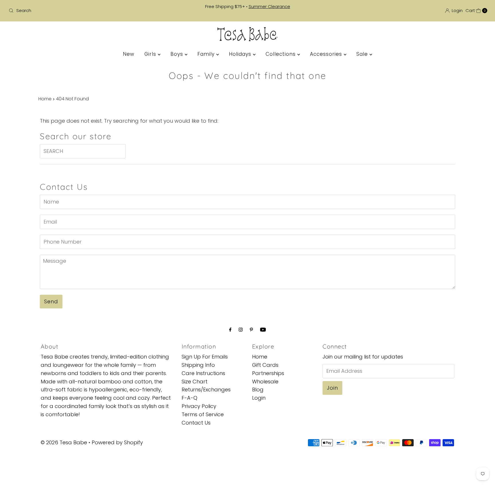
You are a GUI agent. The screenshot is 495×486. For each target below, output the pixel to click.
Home (45, 98)
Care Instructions (203, 373)
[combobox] (85, 10)
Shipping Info (198, 364)
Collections (281, 54)
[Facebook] (230, 330)
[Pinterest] (251, 330)
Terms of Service (203, 414)
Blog (258, 389)
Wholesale (265, 381)
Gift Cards (265, 364)
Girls (151, 54)
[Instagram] (241, 330)
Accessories (327, 54)
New (128, 54)
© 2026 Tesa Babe (64, 442)
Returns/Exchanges (206, 389)
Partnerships (268, 373)
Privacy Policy (199, 405)
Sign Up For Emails (205, 356)
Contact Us (196, 422)
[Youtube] (263, 330)
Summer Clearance (269, 6)
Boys (177, 54)
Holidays (241, 54)
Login (259, 397)
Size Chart (194, 381)
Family (206, 54)
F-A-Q (189, 397)
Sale (363, 54)
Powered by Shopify (117, 442)
